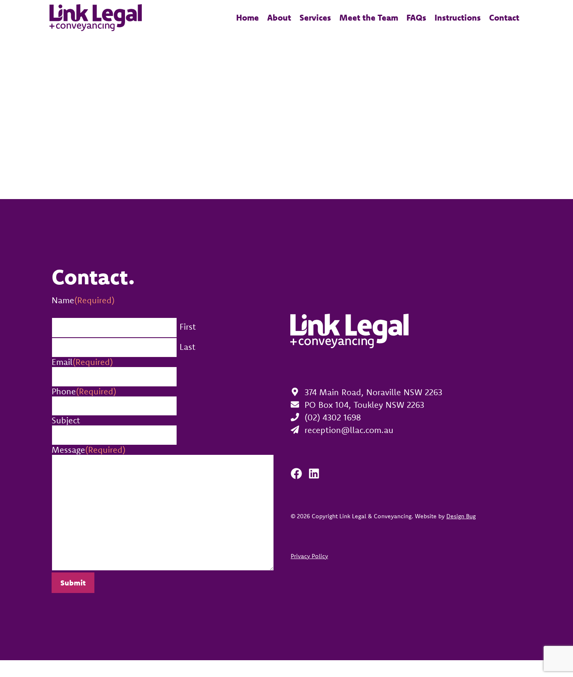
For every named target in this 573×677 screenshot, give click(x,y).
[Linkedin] (314, 473)
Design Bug (461, 516)
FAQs (416, 17)
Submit (73, 583)
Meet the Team (368, 17)
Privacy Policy (309, 556)
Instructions (458, 17)
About (279, 17)
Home (247, 17)
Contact (504, 17)
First (188, 326)
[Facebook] (296, 473)
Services (315, 17)
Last (187, 346)
